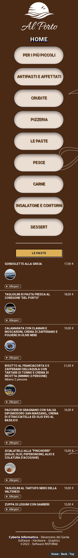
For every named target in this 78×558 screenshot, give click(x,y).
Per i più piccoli (39, 55)
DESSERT (39, 227)
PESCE (39, 162)
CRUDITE (39, 98)
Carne (39, 184)
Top (71, 554)
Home (54, 554)
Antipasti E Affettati (39, 76)
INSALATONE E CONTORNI (39, 205)
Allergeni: (14, 286)
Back (64, 554)
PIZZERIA (39, 119)
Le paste (39, 141)
